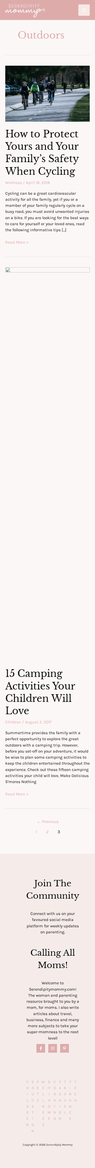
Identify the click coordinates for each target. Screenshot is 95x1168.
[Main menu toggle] (84, 10)
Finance (70, 1100)
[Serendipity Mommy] (25, 11)
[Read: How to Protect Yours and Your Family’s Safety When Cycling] (47, 93)
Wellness (13, 182)
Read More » (16, 242)
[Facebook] (40, 1048)
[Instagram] (52, 1048)
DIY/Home (49, 1100)
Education (32, 1106)
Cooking (54, 1100)
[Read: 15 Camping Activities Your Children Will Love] (47, 464)
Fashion (60, 1100)
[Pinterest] (64, 1048)
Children (13, 722)
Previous (47, 821)
